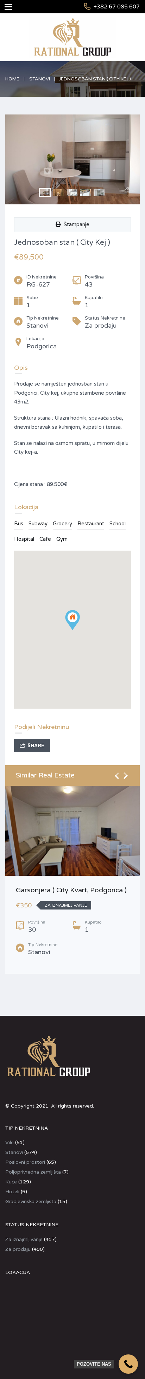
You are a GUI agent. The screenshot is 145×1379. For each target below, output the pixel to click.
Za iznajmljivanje (24, 1239)
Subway (38, 523)
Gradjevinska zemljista (30, 1201)
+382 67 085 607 (117, 6)
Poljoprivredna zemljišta (33, 1172)
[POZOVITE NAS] (128, 1364)
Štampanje (75, 224)
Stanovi (39, 79)
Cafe (45, 539)
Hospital (24, 539)
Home (12, 79)
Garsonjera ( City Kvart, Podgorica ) (71, 890)
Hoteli (12, 1192)
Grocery (62, 523)
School (117, 523)
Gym (62, 539)
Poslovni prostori (25, 1162)
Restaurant (90, 523)
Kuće (11, 1182)
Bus (18, 523)
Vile (9, 1142)
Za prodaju (18, 1249)
